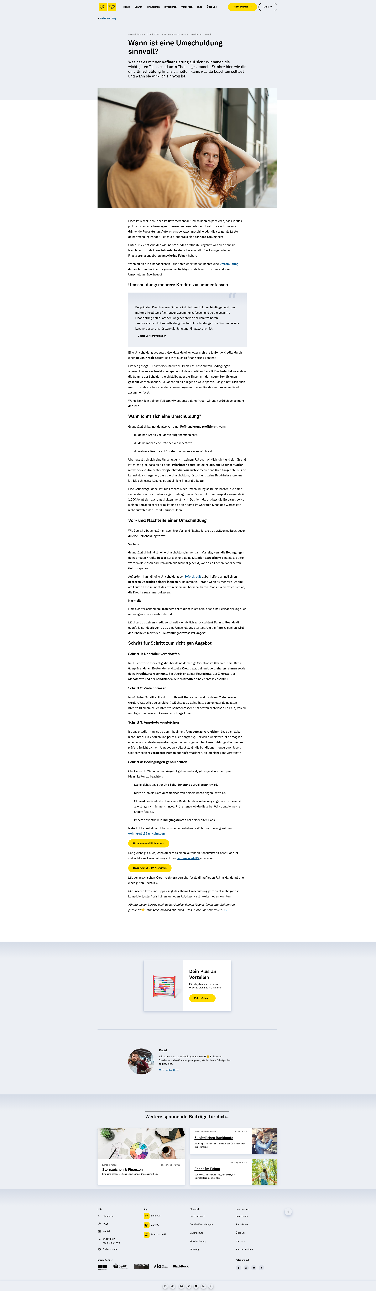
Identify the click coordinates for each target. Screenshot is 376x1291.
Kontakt (107, 1231)
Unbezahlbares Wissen (176, 35)
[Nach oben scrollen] (288, 1211)
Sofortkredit (192, 576)
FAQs (105, 1224)
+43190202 (109, 1239)
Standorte (108, 1216)
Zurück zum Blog (108, 18)
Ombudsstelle (110, 1249)
